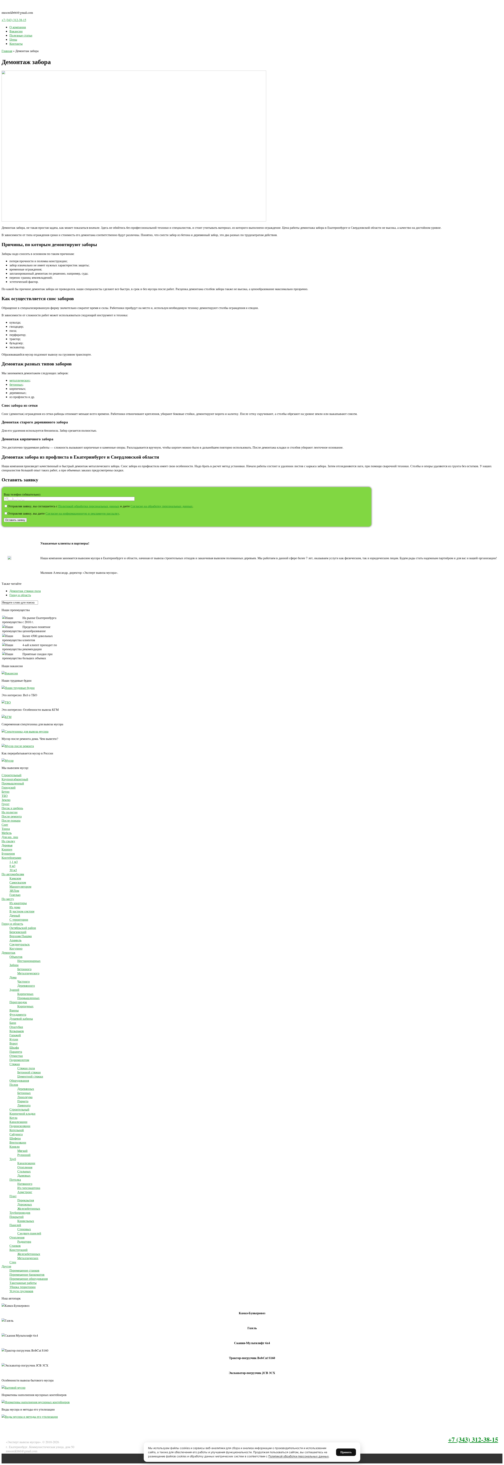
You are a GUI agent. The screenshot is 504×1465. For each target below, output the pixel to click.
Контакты (16, 43)
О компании (17, 27)
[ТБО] (6, 702)
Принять (346, 1452)
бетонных (16, 384)
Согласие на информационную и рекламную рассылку (82, 513)
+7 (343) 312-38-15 (14, 20)
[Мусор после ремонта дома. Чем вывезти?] (18, 746)
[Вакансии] (10, 673)
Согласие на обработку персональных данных (162, 506)
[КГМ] (6, 717)
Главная (7, 51)
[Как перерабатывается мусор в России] (8, 760)
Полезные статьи (20, 35)
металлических (19, 380)
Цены (13, 39)
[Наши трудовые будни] (18, 688)
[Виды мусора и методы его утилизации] (30, 1416)
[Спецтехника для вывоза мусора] (25, 731)
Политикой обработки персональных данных (88, 506)
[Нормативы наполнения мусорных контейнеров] (36, 1402)
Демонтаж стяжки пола (25, 591)
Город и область (20, 595)
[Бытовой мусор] (13, 1387)
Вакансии (16, 31)
